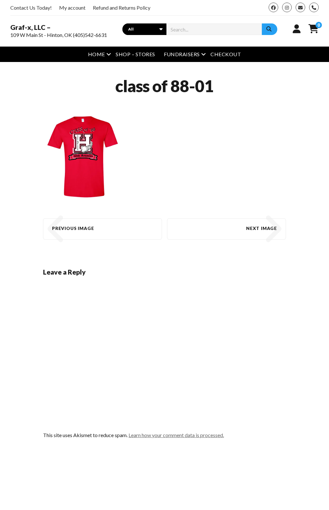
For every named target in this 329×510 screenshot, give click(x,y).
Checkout (225, 54)
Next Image (261, 228)
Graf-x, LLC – (30, 27)
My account (72, 7)
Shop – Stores (135, 54)
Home (96, 54)
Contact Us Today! (31, 7)
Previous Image (73, 228)
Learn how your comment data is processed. (176, 435)
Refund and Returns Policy (121, 7)
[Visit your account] (297, 28)
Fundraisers (182, 54)
